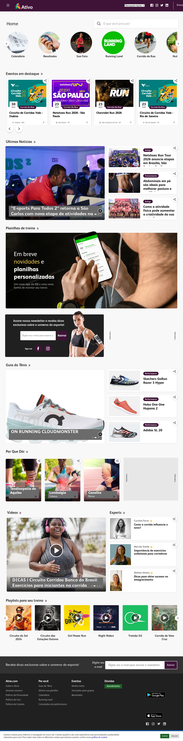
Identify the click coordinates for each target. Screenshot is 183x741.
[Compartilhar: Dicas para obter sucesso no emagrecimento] (174, 571)
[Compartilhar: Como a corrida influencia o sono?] (174, 519)
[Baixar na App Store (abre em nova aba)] (154, 709)
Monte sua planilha (48, 690)
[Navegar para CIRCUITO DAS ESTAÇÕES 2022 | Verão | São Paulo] (91, 585)
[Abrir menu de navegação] (8, 6)
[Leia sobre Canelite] (101, 480)
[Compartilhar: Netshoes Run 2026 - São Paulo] (89, 80)
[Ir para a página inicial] (23, 6)
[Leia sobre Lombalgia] (62, 480)
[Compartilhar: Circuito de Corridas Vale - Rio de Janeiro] (176, 80)
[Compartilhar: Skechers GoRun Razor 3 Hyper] (175, 371)
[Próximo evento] (18, 129)
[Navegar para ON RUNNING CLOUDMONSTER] (96, 437)
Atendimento (113, 686)
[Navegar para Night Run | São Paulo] (97, 585)
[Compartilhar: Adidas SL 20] (175, 423)
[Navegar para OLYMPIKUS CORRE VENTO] (98, 437)
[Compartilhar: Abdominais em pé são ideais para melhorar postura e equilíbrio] (175, 174)
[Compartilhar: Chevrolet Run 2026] (132, 80)
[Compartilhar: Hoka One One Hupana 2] (175, 397)
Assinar (62, 335)
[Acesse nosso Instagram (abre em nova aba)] (156, 5)
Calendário (44, 695)
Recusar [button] (175, 736)
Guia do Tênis (45, 686)
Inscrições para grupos (83, 690)
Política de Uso (13, 700)
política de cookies (99, 737)
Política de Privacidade (17, 695)
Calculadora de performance (53, 704)
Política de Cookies (15, 704)
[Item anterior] (6, 44)
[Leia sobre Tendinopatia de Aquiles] (23, 480)
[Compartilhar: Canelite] (117, 461)
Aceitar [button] (165, 736)
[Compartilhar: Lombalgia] (78, 461)
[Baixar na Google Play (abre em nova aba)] (156, 689)
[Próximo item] (178, 44)
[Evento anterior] (9, 129)
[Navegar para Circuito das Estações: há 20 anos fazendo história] (98, 214)
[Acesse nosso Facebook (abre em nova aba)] (151, 5)
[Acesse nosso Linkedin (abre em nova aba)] (166, 5)
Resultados (77, 695)
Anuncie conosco (14, 690)
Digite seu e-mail (12, 335)
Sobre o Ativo (12, 686)
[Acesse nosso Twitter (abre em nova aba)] (161, 5)
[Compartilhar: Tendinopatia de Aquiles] (39, 461)
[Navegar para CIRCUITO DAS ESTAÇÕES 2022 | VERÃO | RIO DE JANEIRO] (99, 585)
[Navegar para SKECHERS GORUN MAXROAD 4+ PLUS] (92, 437)
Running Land (45, 700)
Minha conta (78, 686)
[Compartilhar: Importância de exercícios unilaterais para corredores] (174, 545)
